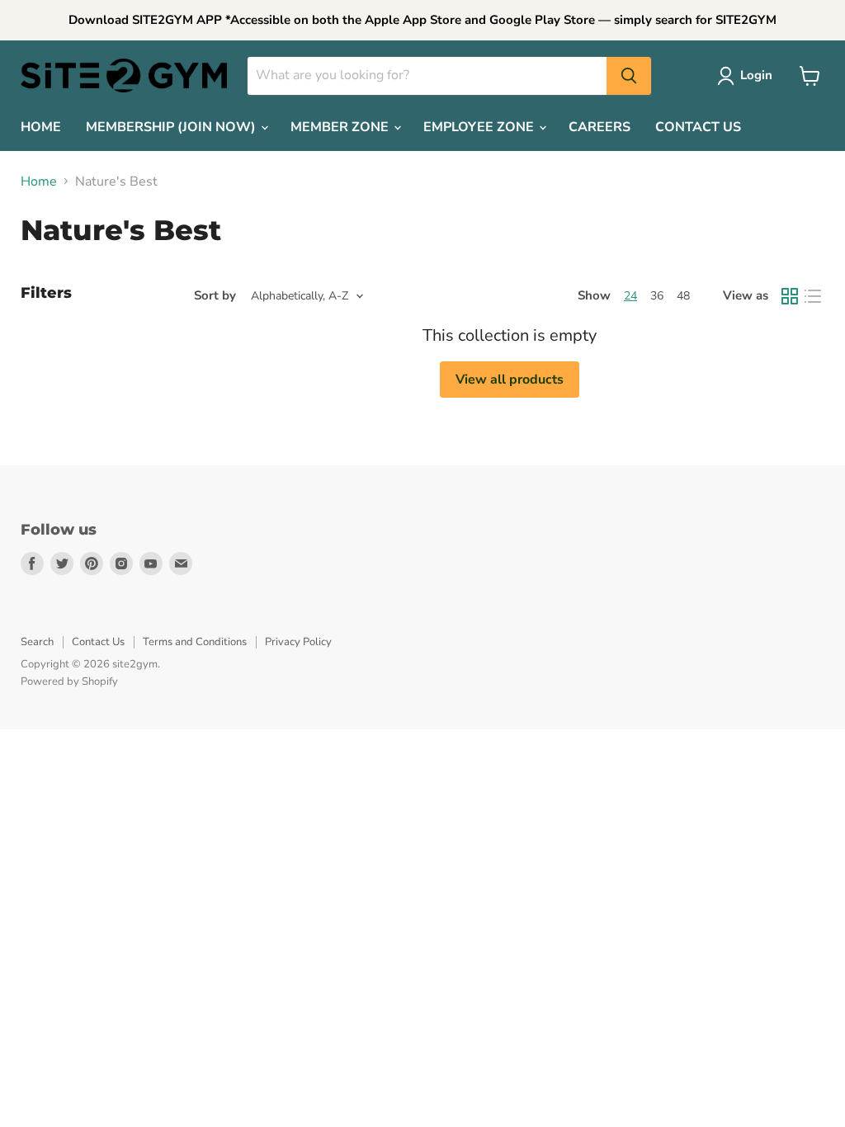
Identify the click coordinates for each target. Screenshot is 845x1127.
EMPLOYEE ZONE (480, 127)
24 (630, 296)
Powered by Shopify (69, 681)
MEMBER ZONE (341, 127)
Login (756, 75)
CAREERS (599, 127)
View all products (510, 379)
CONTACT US (698, 127)
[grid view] (789, 296)
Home (39, 181)
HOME (41, 127)
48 (683, 296)
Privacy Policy (298, 641)
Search (37, 641)
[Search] (629, 76)
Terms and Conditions (195, 641)
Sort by (215, 296)
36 (656, 296)
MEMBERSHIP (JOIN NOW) (172, 127)
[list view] (812, 296)
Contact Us (98, 641)
